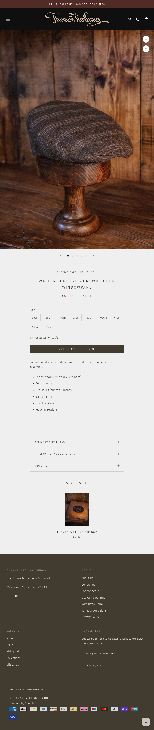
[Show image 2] (72, 256)
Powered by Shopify (22, 703)
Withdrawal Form (92, 604)
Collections (13, 658)
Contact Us (88, 584)
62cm (35, 327)
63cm (49, 327)
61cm (117, 317)
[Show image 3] (77, 256)
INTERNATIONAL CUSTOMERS (55, 453)
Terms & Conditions (94, 610)
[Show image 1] (68, 256)
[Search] (138, 19)
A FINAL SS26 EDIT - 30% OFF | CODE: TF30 (77, 4)
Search (11, 638)
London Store (90, 591)
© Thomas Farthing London (29, 697)
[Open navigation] (8, 19)
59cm (90, 317)
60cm (103, 317)
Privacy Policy (90, 617)
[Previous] (60, 255)
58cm (76, 317)
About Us (42, 465)
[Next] (93, 255)
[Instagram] (16, 596)
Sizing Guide (14, 651)
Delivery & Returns (50, 442)
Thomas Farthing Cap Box (77, 532)
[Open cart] (146, 19)
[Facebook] (8, 596)
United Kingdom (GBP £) (26, 689)
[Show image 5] (86, 256)
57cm (62, 317)
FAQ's (10, 645)
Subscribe (95, 665)
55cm (35, 317)
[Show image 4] (81, 256)
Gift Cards (13, 664)
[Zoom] (146, 39)
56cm (49, 317)
